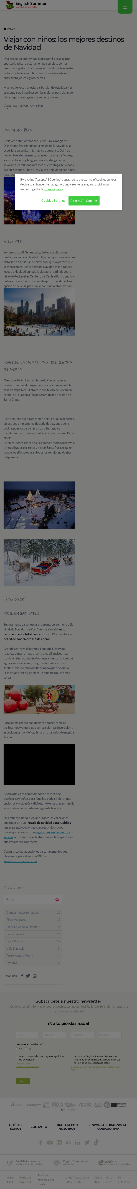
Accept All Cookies (84, 201)
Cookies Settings (53, 201)
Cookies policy (53, 189)
